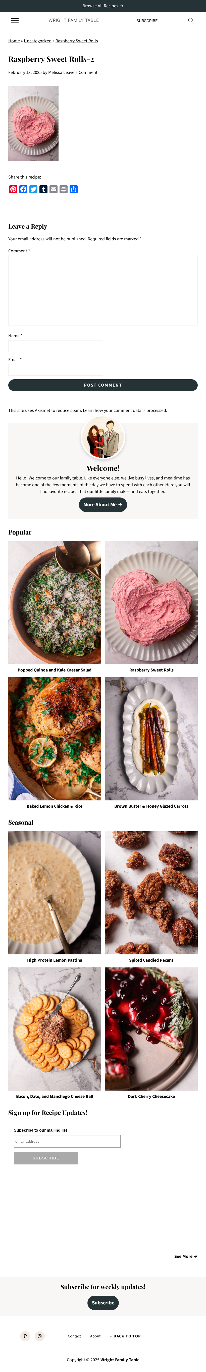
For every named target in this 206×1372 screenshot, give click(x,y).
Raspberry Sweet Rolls (77, 41)
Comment (19, 251)
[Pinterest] (25, 1336)
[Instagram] (40, 1336)
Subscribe (103, 1302)
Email (15, 360)
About (95, 1336)
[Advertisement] (50, 1210)
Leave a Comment (80, 72)
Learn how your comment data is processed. (125, 410)
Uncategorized (38, 41)
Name (15, 336)
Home (14, 41)
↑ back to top (125, 1336)
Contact (74, 1336)
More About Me (100, 504)
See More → (186, 1256)
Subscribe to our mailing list (40, 1130)
